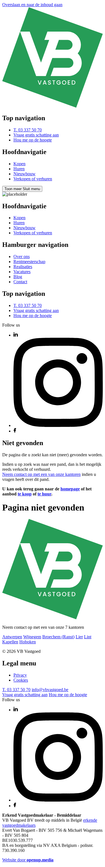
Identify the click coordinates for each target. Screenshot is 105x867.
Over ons (21, 256)
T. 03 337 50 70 (27, 129)
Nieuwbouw (24, 173)
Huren (19, 168)
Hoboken (27, 641)
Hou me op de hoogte (32, 140)
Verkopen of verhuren (32, 178)
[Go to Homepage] (52, 106)
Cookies (20, 680)
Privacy (20, 675)
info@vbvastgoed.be (50, 689)
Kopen (19, 163)
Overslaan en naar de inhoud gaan (32, 4)
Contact (20, 281)
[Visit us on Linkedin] (15, 335)
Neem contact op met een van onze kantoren (41, 474)
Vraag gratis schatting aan (36, 135)
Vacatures (22, 271)
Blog (17, 276)
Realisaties (22, 266)
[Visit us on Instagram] (58, 425)
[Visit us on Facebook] (14, 431)
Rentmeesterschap (29, 261)
